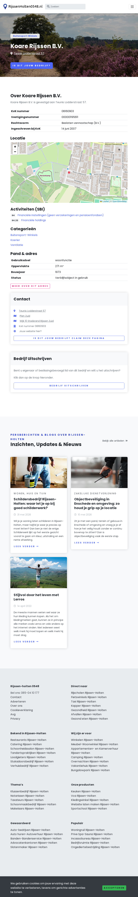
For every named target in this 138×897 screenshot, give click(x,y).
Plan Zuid (25, 316)
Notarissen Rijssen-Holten (27, 796)
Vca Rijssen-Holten (83, 796)
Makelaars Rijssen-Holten (27, 808)
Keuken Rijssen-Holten (85, 791)
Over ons (16, 706)
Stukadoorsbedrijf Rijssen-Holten (32, 761)
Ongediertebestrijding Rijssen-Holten (95, 847)
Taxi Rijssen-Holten (83, 701)
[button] (69, 172)
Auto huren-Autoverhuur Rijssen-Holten (36, 834)
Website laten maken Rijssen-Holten (95, 804)
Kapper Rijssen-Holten (86, 706)
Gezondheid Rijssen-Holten (89, 710)
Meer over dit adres (30, 286)
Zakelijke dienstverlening (95, 493)
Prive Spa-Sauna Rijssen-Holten (92, 834)
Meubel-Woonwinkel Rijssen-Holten (94, 744)
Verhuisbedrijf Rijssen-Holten (29, 766)
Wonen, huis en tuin (30, 493)
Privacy (15, 719)
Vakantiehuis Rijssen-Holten (89, 766)
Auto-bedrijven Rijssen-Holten (30, 830)
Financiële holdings (33, 220)
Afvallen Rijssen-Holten (86, 714)
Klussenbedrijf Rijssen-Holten (29, 791)
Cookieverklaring (21, 710)
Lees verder (24, 546)
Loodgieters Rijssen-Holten (28, 757)
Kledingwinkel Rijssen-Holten (90, 800)
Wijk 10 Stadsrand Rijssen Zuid (37, 321)
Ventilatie (16, 245)
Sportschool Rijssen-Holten (89, 808)
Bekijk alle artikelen (113, 440)
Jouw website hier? (30, 331)
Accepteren (114, 887)
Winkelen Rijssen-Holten (87, 740)
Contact (16, 697)
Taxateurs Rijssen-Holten (26, 800)
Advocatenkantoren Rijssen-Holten (33, 843)
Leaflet (105, 201)
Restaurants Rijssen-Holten (28, 740)
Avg (12, 714)
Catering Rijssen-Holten (26, 744)
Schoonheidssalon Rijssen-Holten (32, 749)
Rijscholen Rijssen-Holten (87, 693)
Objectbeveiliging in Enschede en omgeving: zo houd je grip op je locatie (97, 503)
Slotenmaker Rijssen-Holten (28, 847)
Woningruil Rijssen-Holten (88, 830)
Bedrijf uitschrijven (69, 385)
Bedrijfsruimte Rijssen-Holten (90, 843)
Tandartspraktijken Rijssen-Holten (33, 753)
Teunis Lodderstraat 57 (29, 53)
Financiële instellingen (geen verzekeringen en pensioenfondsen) (61, 215)
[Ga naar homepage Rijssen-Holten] (22, 7)
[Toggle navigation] (132, 6)
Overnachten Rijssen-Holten (90, 761)
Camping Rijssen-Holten (87, 757)
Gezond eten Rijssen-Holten (89, 719)
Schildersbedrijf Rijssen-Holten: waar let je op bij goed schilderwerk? (35, 503)
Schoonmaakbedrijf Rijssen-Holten (33, 804)
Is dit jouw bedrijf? (32, 65)
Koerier (15, 240)
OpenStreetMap (119, 201)
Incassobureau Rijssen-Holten (90, 838)
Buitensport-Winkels (25, 35)
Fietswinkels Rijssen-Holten (89, 697)
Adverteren (18, 701)
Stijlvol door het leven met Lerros (36, 597)
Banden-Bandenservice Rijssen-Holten (35, 838)
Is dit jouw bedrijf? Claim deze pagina (69, 338)
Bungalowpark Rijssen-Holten (90, 770)
